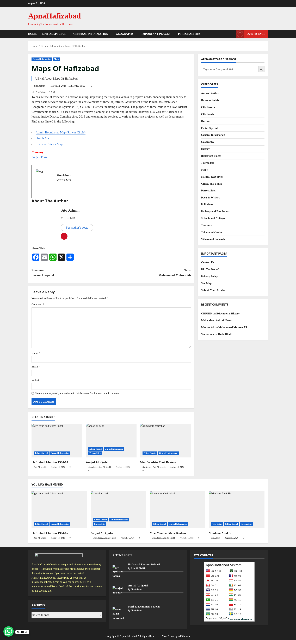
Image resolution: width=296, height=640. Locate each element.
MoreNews (168, 636)
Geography (125, 33)
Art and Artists (210, 93)
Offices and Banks (211, 183)
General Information (90, 33)
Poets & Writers (210, 197)
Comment (38, 304)
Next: (174, 273)
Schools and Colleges (213, 218)
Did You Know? (210, 269)
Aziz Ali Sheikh (40, 467)
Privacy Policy (209, 276)
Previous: (43, 273)
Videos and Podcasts (213, 239)
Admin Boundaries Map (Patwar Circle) (60, 132)
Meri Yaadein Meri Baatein (158, 462)
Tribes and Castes (211, 232)
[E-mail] (37, 195)
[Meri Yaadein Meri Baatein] (165, 441)
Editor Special (54, 33)
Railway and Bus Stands (215, 211)
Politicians (207, 204)
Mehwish (206, 320)
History (205, 148)
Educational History (228, 313)
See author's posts (77, 227)
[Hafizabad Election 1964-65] (57, 441)
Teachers (206, 225)
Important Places (155, 33)
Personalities (189, 33)
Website (36, 380)
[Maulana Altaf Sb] (236, 509)
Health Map (43, 138)
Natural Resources (212, 176)
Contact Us (207, 262)
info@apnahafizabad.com (45, 581)
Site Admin (39, 86)
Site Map (206, 283)
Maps (56, 59)
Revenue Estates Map (49, 144)
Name (36, 353)
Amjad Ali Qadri (97, 462)
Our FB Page (256, 33)
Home (32, 33)
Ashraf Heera (224, 320)
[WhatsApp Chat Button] (8, 631)
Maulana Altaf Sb (220, 533)
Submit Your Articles (213, 290)
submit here (78, 581)
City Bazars (208, 107)
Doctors (205, 121)
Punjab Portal (40, 157)
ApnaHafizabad (54, 16)
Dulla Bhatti (225, 334)
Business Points (210, 100)
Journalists (207, 162)
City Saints (207, 114)
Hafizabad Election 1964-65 (50, 462)
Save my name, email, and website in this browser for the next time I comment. (77, 393)
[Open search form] (232, 34)
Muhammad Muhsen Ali (232, 327)
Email (36, 366)
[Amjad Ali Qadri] (111, 441)
